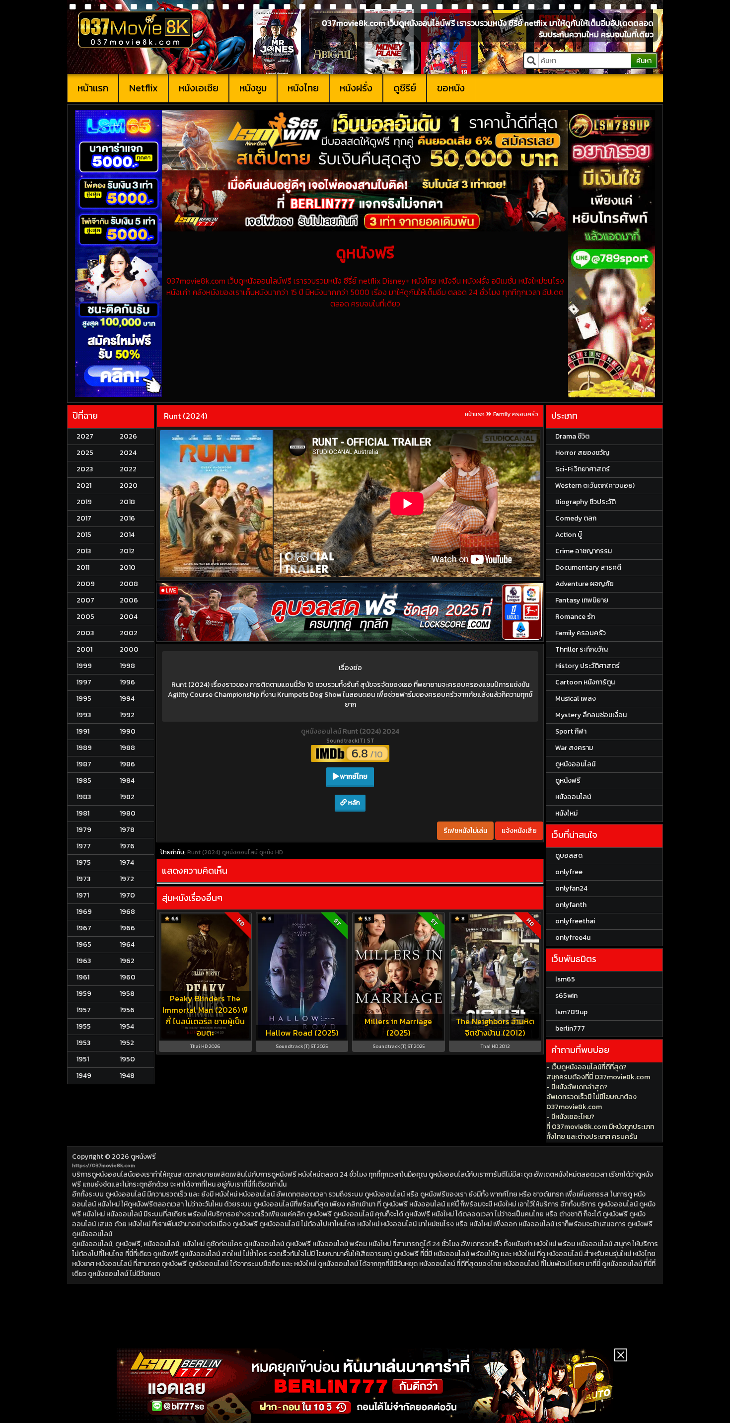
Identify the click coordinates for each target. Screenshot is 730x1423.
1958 (127, 993)
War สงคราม (574, 748)
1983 (83, 797)
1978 (127, 829)
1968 (127, 911)
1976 (127, 846)
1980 (128, 813)
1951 (82, 1059)
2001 (84, 649)
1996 (127, 682)
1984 (127, 780)
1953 (83, 1043)
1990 (128, 731)
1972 (127, 879)
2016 (127, 518)
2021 (83, 485)
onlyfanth (570, 904)
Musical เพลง (575, 698)
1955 (83, 1026)
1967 (83, 928)
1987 (83, 764)
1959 (83, 993)
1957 (83, 1010)
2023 (84, 469)
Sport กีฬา (570, 731)
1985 (83, 780)
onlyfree (569, 872)
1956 (127, 1010)
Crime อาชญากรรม (583, 551)
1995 (83, 698)
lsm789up (571, 1012)
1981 (82, 813)
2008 (129, 584)
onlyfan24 (571, 888)
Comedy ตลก (575, 518)
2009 (85, 584)
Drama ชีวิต (572, 436)
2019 (84, 502)
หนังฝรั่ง (356, 87)
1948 (127, 1075)
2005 (85, 616)
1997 (83, 682)
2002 (129, 633)
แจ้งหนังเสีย (519, 830)
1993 (83, 715)
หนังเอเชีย (199, 87)
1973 (83, 879)
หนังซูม (253, 87)
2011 (82, 567)
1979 (83, 829)
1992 (127, 715)
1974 (127, 862)
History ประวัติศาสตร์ (587, 666)
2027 (84, 436)
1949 (83, 1075)
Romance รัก (575, 616)
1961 (82, 977)
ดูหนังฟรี (143, 1156)
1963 (83, 961)
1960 (128, 977)
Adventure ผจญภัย (584, 584)
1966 (127, 928)
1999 (84, 666)
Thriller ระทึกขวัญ (581, 649)
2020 (129, 485)
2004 (129, 616)
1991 (82, 731)
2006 (129, 600)
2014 (127, 534)
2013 (83, 551)
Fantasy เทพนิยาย (581, 600)
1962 (127, 961)
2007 (85, 600)
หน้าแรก (92, 87)
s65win (566, 995)
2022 (128, 469)
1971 (82, 895)
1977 (83, 846)
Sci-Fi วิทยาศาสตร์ (582, 469)
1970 (127, 895)
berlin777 (570, 1028)
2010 (128, 567)
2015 (83, 534)
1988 (127, 748)
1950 (127, 1059)
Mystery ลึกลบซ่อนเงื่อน (591, 715)
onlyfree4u (572, 937)
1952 (127, 1043)
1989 (84, 748)
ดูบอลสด (569, 855)
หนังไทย (303, 87)
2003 (85, 633)
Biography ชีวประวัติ (585, 502)
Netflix (143, 87)
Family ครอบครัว (515, 414)
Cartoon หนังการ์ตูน (585, 682)
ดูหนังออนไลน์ (322, 731)
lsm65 (565, 979)
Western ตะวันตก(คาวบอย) (595, 485)
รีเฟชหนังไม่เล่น (465, 830)
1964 (127, 944)
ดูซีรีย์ (404, 87)
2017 (83, 518)
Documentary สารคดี (588, 567)
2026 (128, 436)
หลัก (353, 802)
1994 (127, 698)
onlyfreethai (575, 921)
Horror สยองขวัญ (582, 453)
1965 (83, 944)
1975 (83, 862)
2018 (127, 502)
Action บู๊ (568, 534)
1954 (127, 1026)
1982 (127, 797)
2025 (84, 453)
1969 (84, 911)
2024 (128, 453)
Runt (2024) (185, 416)
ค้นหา (644, 61)
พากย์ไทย (353, 776)
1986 (127, 764)
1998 (127, 666)
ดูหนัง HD (271, 852)
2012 (127, 551)
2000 (129, 649)
